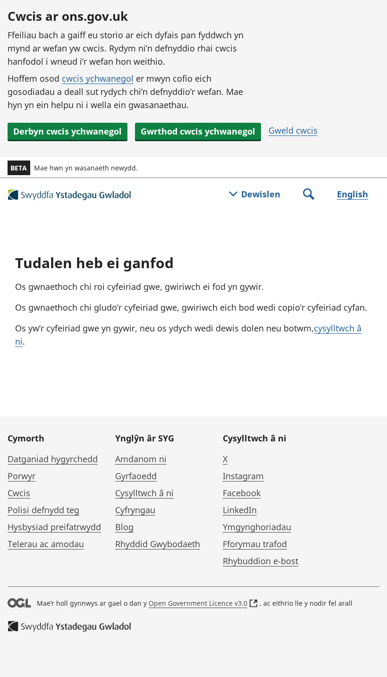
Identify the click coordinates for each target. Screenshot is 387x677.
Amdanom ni (141, 459)
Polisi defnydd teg (43, 510)
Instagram (243, 476)
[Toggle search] (309, 195)
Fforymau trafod (255, 544)
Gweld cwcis (293, 130)
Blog (124, 527)
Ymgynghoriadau (257, 527)
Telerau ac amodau (46, 544)
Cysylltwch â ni (144, 493)
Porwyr (21, 476)
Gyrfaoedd (136, 476)
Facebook (242, 493)
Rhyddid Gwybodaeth (157, 544)
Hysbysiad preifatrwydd (54, 527)
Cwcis (19, 493)
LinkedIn (240, 510)
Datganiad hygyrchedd (53, 459)
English (352, 194)
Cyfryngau (135, 510)
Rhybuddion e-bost (260, 561)
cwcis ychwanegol (98, 78)
